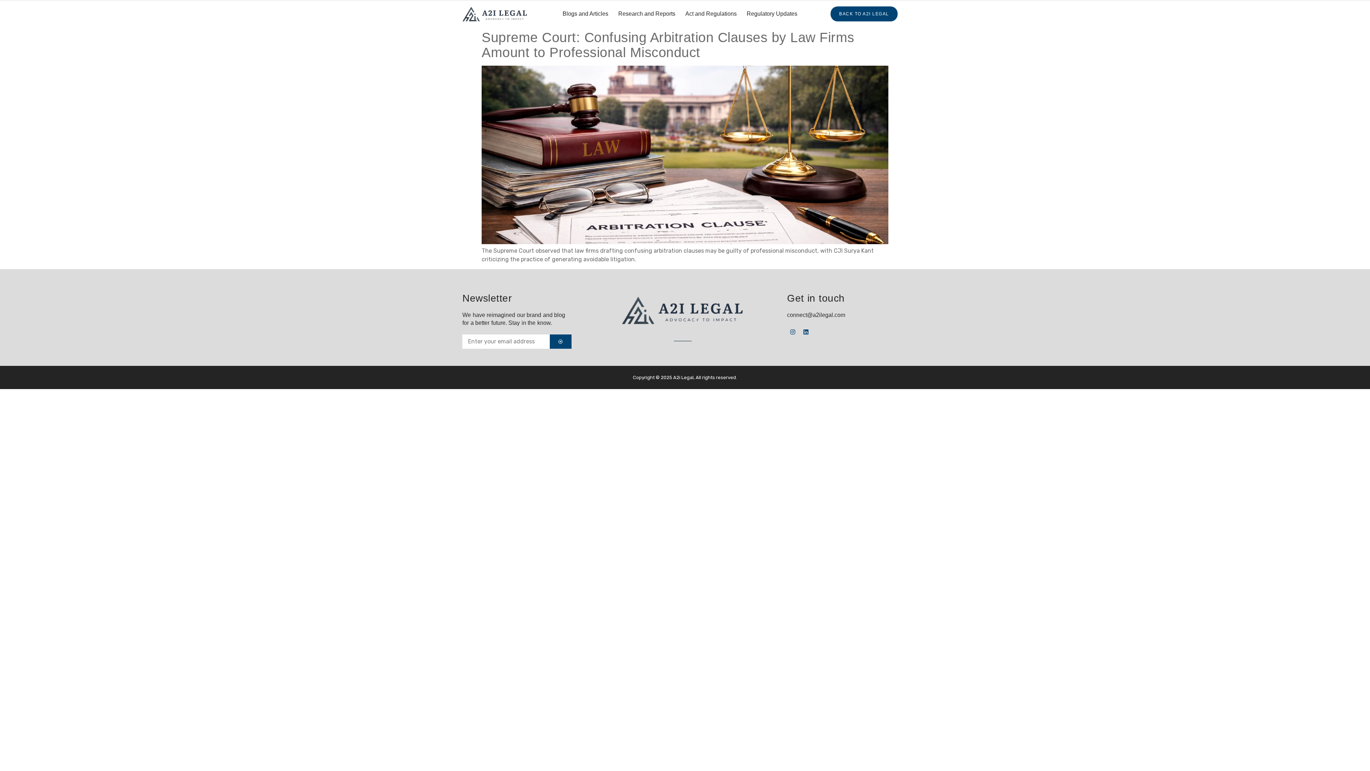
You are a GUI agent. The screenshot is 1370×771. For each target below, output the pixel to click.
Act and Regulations (711, 14)
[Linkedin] (806, 332)
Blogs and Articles (585, 14)
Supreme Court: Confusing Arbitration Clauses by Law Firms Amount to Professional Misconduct (668, 45)
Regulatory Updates (772, 14)
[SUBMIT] (561, 341)
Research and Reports (646, 14)
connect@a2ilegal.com (816, 315)
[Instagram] (792, 332)
